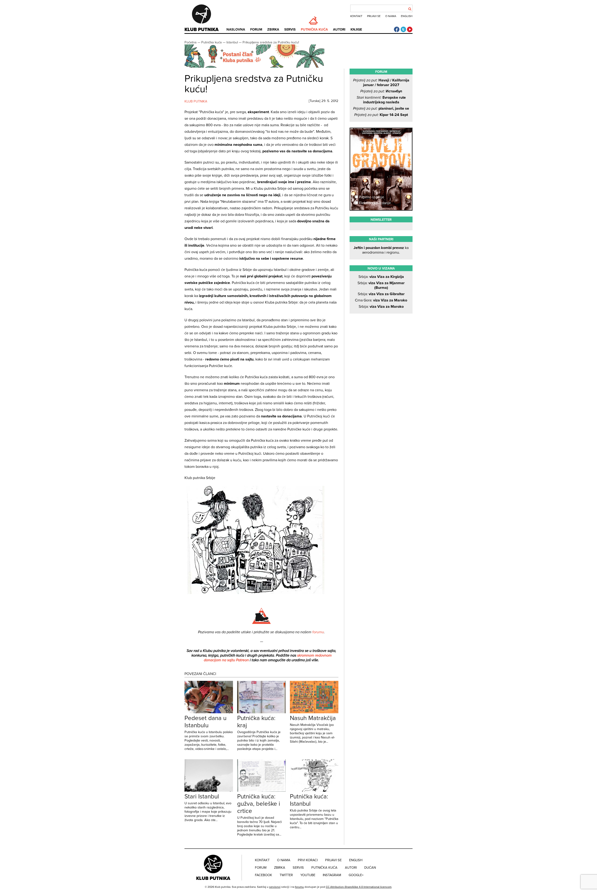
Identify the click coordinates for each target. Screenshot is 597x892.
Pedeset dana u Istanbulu (205, 721)
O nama (390, 16)
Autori (339, 29)
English (407, 16)
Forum (256, 29)
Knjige (356, 29)
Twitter (286, 875)
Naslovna (235, 29)
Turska (314, 101)
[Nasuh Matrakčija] (314, 712)
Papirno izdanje (371, 197)
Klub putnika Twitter (403, 29)
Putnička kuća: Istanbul (309, 800)
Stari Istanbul (201, 796)
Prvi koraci (308, 860)
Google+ (356, 875)
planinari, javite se (381, 108)
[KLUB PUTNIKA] (213, 867)
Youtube (307, 875)
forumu (318, 632)
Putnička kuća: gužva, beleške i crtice (258, 804)
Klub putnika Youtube (410, 29)
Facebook (263, 875)
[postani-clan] (254, 67)
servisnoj (275, 887)
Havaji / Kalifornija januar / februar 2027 (381, 82)
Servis (290, 29)
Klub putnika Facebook (396, 29)
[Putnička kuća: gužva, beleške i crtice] (261, 790)
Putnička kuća (314, 29)
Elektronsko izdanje (374, 203)
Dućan (370, 868)
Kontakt (356, 16)
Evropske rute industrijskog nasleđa (381, 100)
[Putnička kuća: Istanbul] (314, 790)
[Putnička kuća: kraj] (261, 712)
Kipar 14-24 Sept (381, 114)
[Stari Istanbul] (208, 790)
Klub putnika (201, 29)
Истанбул (381, 91)
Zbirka (273, 29)
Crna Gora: (381, 300)
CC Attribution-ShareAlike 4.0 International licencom (359, 887)
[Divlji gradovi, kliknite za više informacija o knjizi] (381, 145)
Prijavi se (374, 16)
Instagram (332, 875)
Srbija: (381, 276)
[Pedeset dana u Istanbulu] (208, 712)
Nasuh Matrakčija (313, 718)
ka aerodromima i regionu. (381, 250)
